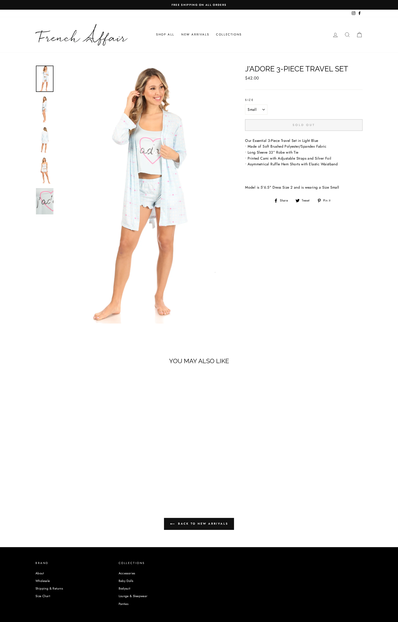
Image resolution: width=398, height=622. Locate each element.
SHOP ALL (165, 34)
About (39, 573)
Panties (124, 604)
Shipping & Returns (49, 588)
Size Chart (42, 596)
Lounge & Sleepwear (133, 596)
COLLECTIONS (229, 34)
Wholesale (42, 580)
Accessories (127, 573)
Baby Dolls (126, 580)
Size (249, 100)
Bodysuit (124, 588)
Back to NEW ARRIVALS (202, 524)
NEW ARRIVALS (195, 34)
